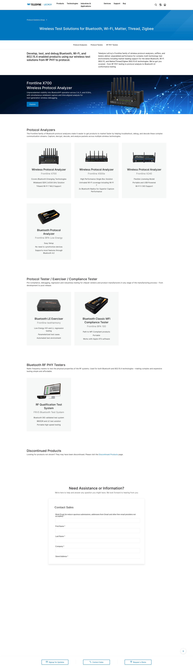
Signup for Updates (56, 662)
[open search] (156, 5)
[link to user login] (165, 5)
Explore (33, 104)
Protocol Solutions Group (36, 20)
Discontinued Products (108, 454)
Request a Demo (139, 662)
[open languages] (160, 5)
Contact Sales (98, 662)
